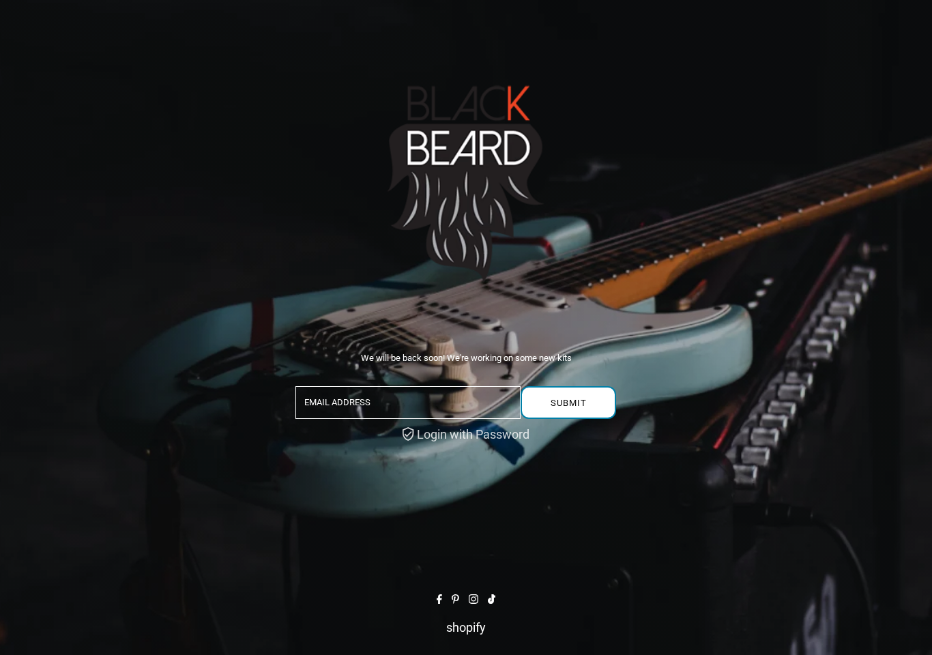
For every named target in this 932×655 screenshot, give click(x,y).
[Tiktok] (491, 599)
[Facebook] (439, 599)
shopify (466, 627)
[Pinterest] (455, 599)
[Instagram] (473, 599)
